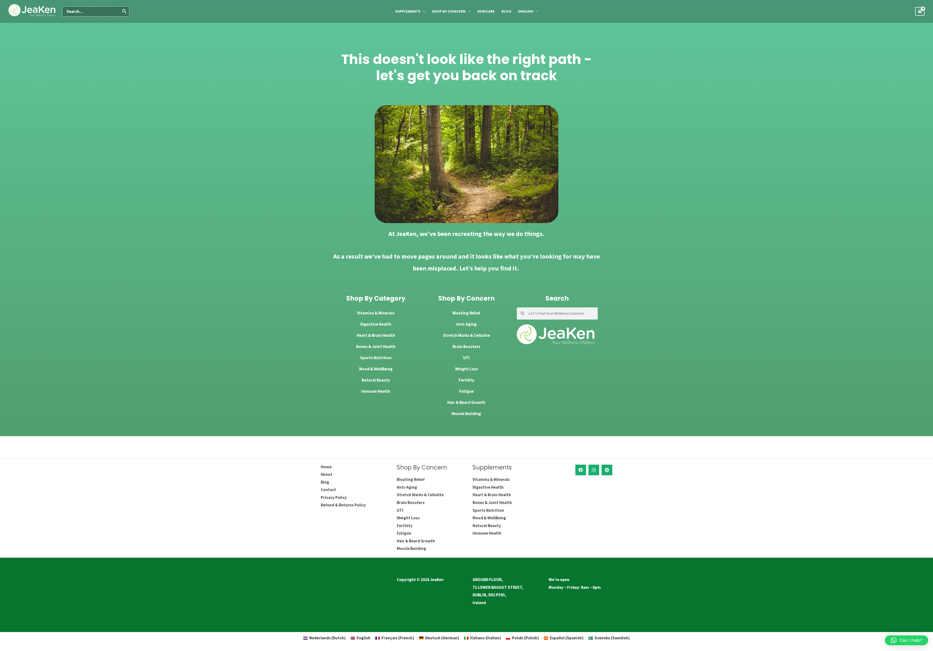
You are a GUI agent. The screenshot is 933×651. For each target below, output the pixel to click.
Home (326, 466)
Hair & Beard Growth (466, 402)
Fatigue (466, 391)
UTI (466, 357)
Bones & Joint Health (376, 346)
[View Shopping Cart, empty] (919, 11)
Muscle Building (466, 413)
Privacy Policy (334, 497)
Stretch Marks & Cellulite (466, 335)
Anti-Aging (466, 324)
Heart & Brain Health (376, 335)
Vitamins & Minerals (375, 313)
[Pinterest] (607, 470)
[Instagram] (593, 470)
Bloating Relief (466, 313)
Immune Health (375, 391)
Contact (328, 489)
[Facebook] (580, 470)
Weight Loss (466, 369)
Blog (506, 11)
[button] (906, 640)
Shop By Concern (449, 11)
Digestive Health (375, 324)
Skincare (486, 11)
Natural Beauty (376, 380)
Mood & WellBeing (376, 369)
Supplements (407, 11)
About (326, 474)
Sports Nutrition (376, 357)
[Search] (125, 11)
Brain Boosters (466, 346)
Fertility (466, 380)
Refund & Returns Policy (343, 505)
